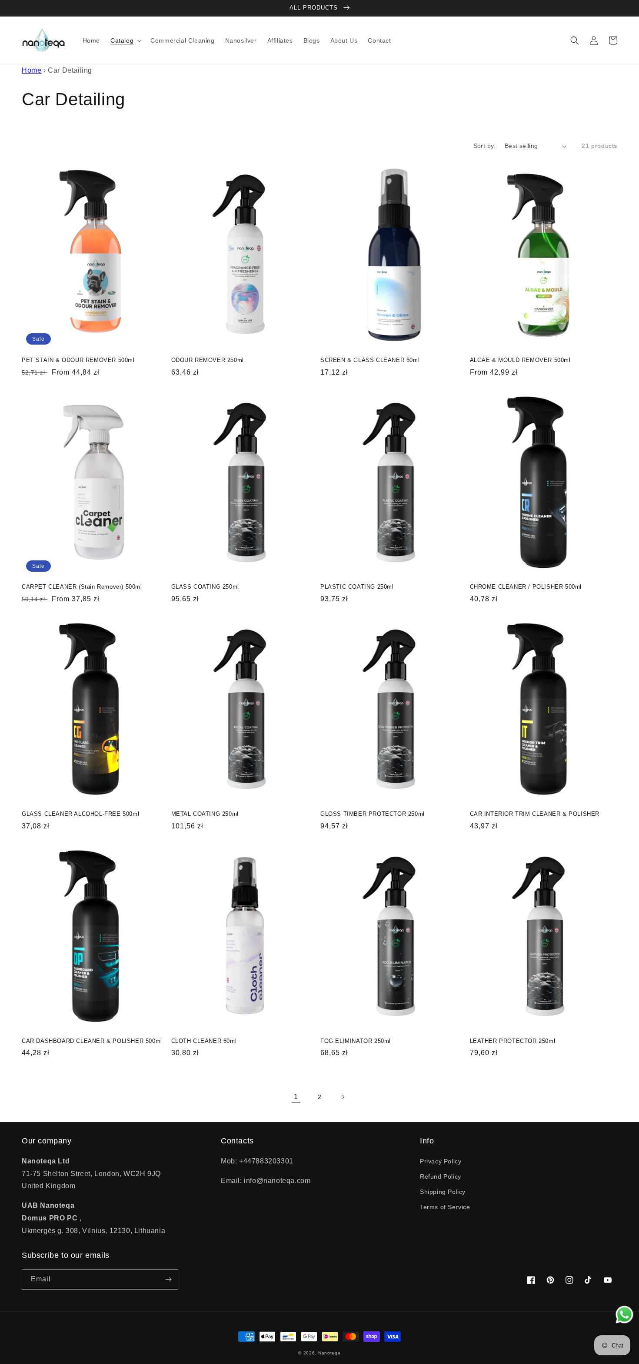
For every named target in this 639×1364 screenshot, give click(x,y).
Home (31, 70)
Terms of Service (445, 1206)
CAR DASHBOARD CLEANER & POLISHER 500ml (92, 1041)
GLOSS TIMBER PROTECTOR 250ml (372, 814)
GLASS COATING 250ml (205, 586)
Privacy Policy (440, 1161)
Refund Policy (440, 1176)
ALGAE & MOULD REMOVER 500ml (520, 360)
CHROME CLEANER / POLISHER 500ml (526, 586)
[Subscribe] (168, 1279)
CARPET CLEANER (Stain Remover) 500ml (82, 586)
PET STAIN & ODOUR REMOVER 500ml (78, 360)
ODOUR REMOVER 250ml (207, 360)
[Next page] (343, 1096)
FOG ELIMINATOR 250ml (355, 1041)
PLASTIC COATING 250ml (357, 586)
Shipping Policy (443, 1191)
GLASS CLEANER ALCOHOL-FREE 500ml (80, 814)
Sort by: (484, 145)
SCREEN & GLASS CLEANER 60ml (369, 360)
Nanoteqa (329, 1353)
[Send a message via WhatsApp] (624, 1314)
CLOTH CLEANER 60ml (204, 1041)
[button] (125, 40)
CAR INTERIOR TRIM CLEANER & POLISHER (535, 814)
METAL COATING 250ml (205, 814)
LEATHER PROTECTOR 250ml (513, 1041)
